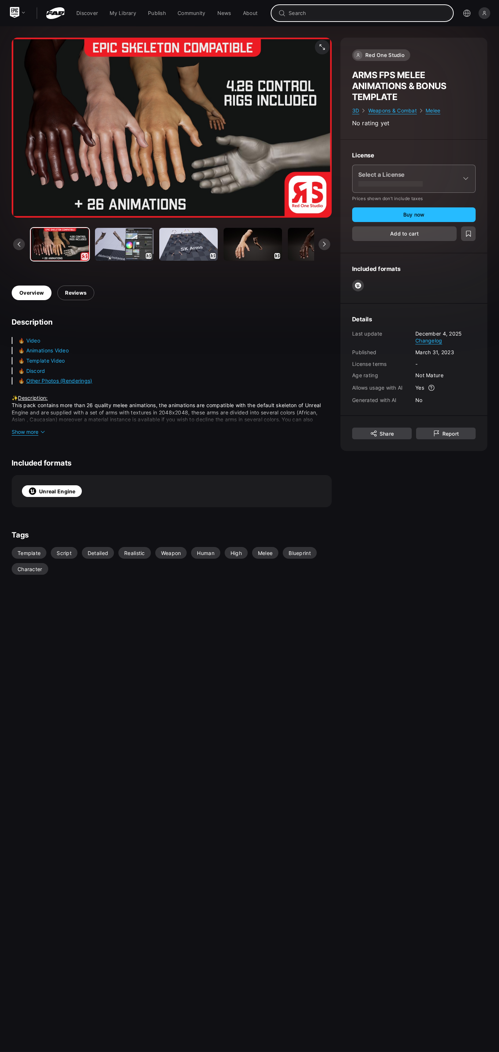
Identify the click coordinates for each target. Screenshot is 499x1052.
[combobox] (367, 13)
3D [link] (355, 110)
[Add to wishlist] (468, 233)
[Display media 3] (253, 244)
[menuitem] (87, 13)
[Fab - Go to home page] (55, 13)
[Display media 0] (60, 244)
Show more (25, 432)
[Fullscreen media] (322, 47)
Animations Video (47, 350)
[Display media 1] (124, 244)
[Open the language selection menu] (467, 13)
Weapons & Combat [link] (392, 110)
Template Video (45, 360)
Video (33, 340)
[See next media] (324, 244)
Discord (35, 371)
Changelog (428, 340)
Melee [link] (433, 110)
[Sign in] (484, 13)
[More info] (431, 387)
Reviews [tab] (76, 293)
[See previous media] (19, 244)
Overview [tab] (31, 293)
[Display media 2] (188, 244)
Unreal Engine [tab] (57, 491)
